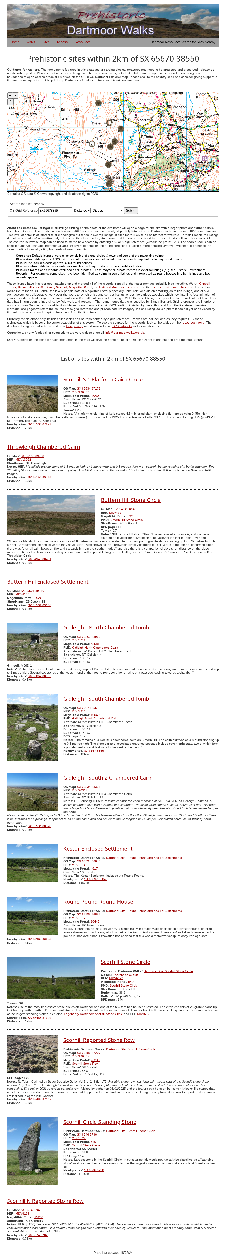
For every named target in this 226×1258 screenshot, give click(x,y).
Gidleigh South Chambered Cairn (95, 718)
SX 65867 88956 (88, 636)
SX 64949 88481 (126, 509)
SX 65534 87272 (88, 388)
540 (131, 981)
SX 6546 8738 (87, 1134)
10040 (95, 715)
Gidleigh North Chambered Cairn (95, 647)
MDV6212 (79, 640)
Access (62, 42)
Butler (22, 287)
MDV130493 (80, 392)
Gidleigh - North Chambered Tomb (106, 627)
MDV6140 (22, 594)
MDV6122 (116, 978)
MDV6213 (79, 711)
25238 (95, 395)
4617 (94, 868)
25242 (38, 598)
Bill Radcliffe (36, 287)
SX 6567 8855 (87, 708)
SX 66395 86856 (88, 914)
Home (15, 42)
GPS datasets (122, 326)
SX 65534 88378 (88, 787)
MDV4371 (116, 512)
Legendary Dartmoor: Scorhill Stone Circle (93, 1014)
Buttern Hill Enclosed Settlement (48, 581)
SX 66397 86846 (88, 861)
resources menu (193, 322)
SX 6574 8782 (31, 1210)
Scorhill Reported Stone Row (99, 1039)
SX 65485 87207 (88, 1053)
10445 (95, 921)
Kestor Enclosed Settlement (98, 848)
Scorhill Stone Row (85, 1063)
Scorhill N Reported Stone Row (45, 1200)
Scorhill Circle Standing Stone (99, 1121)
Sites (46, 42)
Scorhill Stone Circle (125, 961)
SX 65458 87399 (126, 974)
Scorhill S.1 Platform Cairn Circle (103, 379)
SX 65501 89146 (32, 591)
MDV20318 (79, 790)
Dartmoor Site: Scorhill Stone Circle (168, 971)
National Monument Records (119, 287)
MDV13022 (23, 459)
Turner (11, 287)
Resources (83, 42)
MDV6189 (22, 1213)
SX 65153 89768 (32, 456)
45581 (95, 644)
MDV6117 (78, 918)
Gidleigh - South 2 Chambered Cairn (108, 777)
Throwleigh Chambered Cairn (43, 446)
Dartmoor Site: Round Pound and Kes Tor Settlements (144, 857)
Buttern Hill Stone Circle (131, 499)
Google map (74, 326)
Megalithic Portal (80, 287)
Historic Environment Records (172, 287)
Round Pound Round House (98, 901)
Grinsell (204, 283)
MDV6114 (78, 865)
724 (131, 516)
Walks (30, 42)
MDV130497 (80, 1056)
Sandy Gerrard (56, 287)
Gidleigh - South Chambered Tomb (106, 698)
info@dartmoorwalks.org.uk (124, 332)
